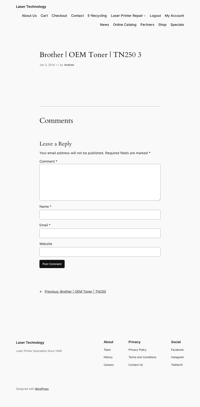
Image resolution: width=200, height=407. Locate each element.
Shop (162, 25)
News (104, 25)
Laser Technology (31, 6)
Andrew (69, 64)
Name (45, 206)
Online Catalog (125, 25)
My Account (174, 16)
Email (45, 225)
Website (45, 244)
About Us (29, 16)
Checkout (59, 16)
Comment (48, 161)
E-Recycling (97, 16)
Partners (147, 25)
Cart (44, 16)
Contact (77, 16)
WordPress (42, 388)
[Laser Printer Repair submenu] (145, 16)
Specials (177, 25)
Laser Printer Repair (127, 16)
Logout (155, 16)
